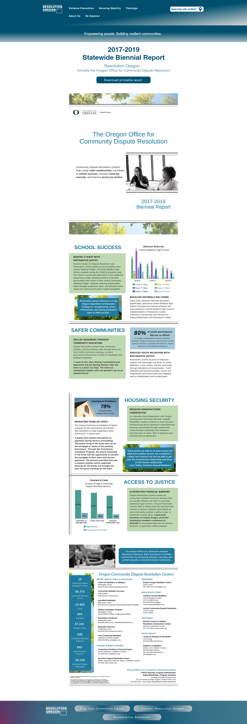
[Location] (200, 9)
